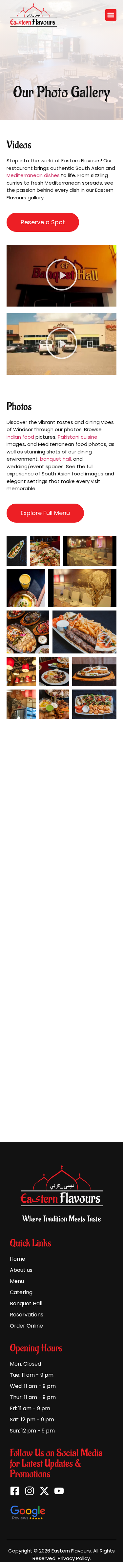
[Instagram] (29, 1491)
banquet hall (55, 458)
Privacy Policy (74, 1558)
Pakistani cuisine (77, 436)
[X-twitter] (44, 1491)
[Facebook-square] (15, 1491)
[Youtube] (59, 1491)
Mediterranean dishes (33, 175)
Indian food (20, 436)
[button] (111, 15)
